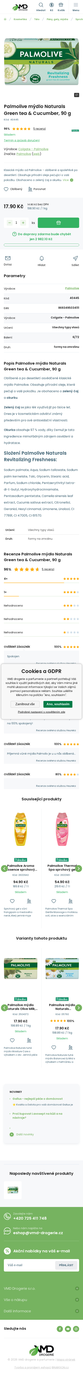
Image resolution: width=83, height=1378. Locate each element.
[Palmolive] (75, 141)
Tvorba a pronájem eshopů (32, 1367)
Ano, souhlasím (58, 704)
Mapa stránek (66, 1360)
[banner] (20, 7)
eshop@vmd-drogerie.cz (38, 1233)
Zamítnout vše (25, 704)
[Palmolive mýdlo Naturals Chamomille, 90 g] (62, 968)
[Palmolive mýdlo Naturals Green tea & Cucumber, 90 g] (13, 1190)
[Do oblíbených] (12, 901)
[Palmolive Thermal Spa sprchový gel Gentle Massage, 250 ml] (62, 829)
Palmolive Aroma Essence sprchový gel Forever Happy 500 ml (20, 868)
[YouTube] (68, 1329)
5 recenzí (39, 129)
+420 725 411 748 (30, 1218)
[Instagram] (76, 1329)
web (36, 154)
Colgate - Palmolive (33, 149)
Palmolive (23, 154)
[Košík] (61, 7)
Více (66, 180)
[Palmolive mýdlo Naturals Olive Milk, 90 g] (20, 968)
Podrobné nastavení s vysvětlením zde (41, 711)
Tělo (36, 19)
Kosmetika (20, 19)
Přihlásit (66, 1265)
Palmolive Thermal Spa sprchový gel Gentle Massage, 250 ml (62, 868)
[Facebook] (60, 1329)
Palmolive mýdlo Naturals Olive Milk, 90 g (21, 1007)
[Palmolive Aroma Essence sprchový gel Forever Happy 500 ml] (20, 829)
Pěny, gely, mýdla (57, 19)
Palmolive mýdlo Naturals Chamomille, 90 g (62, 1007)
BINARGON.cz (60, 1367)
